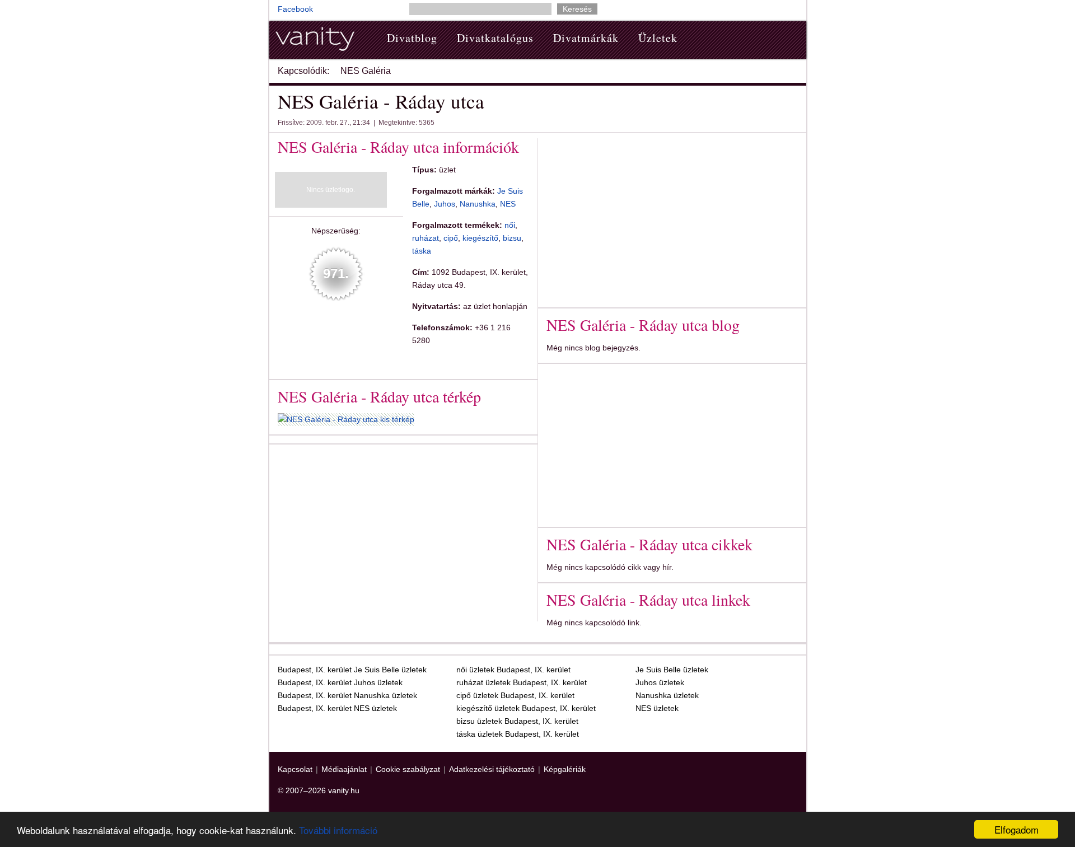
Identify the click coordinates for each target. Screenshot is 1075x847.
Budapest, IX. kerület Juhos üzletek (340, 682)
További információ (338, 830)
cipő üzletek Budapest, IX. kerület (515, 695)
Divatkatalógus (495, 37)
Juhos (444, 203)
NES (508, 203)
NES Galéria (365, 71)
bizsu (512, 237)
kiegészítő (480, 237)
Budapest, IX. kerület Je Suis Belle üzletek (352, 669)
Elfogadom (1016, 829)
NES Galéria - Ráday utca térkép (379, 396)
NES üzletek (657, 708)
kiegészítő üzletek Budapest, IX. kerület (526, 708)
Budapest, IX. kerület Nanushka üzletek (347, 695)
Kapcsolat (295, 769)
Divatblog (412, 37)
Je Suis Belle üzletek (671, 669)
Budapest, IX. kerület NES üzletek (337, 708)
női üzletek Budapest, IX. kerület (513, 669)
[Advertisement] (372, 530)
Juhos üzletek (659, 682)
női (509, 225)
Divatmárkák (586, 37)
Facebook (295, 8)
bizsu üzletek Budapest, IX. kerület (517, 721)
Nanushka (478, 203)
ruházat (425, 237)
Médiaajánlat (344, 769)
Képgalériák (565, 769)
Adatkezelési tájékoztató (492, 769)
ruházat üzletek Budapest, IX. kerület (521, 682)
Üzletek (657, 37)
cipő (450, 237)
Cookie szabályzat (408, 769)
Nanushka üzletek (667, 695)
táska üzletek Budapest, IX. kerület (517, 733)
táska (421, 250)
